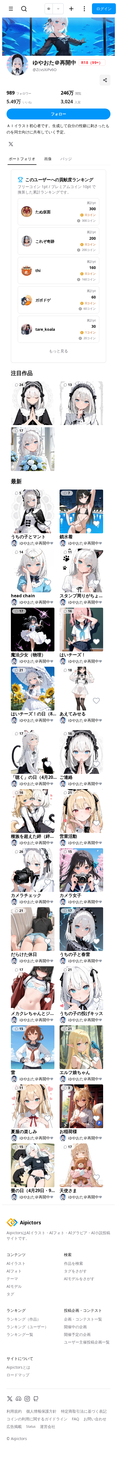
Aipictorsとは (18, 1367)
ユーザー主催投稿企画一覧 (87, 1342)
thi (38, 270)
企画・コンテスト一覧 (83, 1319)
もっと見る (58, 350)
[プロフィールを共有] (105, 80)
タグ (10, 1294)
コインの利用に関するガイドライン (37, 1418)
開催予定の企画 (77, 1334)
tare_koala (45, 329)
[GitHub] (36, 1398)
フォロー (58, 113)
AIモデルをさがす (79, 1278)
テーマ (12, 1278)
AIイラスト (16, 1263)
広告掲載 (14, 1426)
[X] (11, 144)
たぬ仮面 (43, 211)
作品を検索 (73, 1263)
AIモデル (14, 1286)
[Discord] (18, 1398)
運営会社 (47, 1426)
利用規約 (14, 1411)
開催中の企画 (75, 1326)
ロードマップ (18, 1374)
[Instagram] (27, 1398)
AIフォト (14, 1271)
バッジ (66, 158)
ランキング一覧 (20, 1334)
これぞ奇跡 (44, 241)
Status (31, 1426)
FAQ (75, 1418)
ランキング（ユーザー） (27, 1326)
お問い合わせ (95, 1418)
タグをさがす (75, 1271)
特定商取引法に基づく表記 (84, 1411)
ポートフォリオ (22, 158)
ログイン (104, 8)
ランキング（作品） (24, 1319)
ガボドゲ (43, 300)
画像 (48, 158)
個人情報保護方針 (41, 1411)
